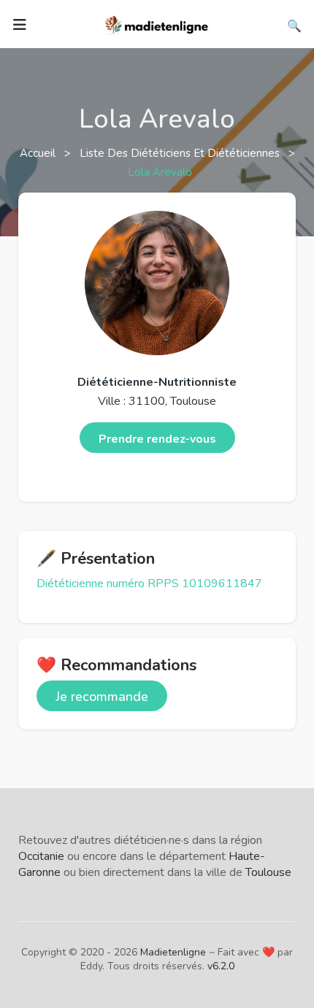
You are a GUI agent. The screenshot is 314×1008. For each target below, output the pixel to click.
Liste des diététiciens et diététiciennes (181, 153)
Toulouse (268, 872)
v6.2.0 (220, 966)
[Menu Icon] (19, 25)
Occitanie (41, 856)
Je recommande (101, 696)
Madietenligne (173, 952)
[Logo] (157, 23)
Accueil (39, 153)
